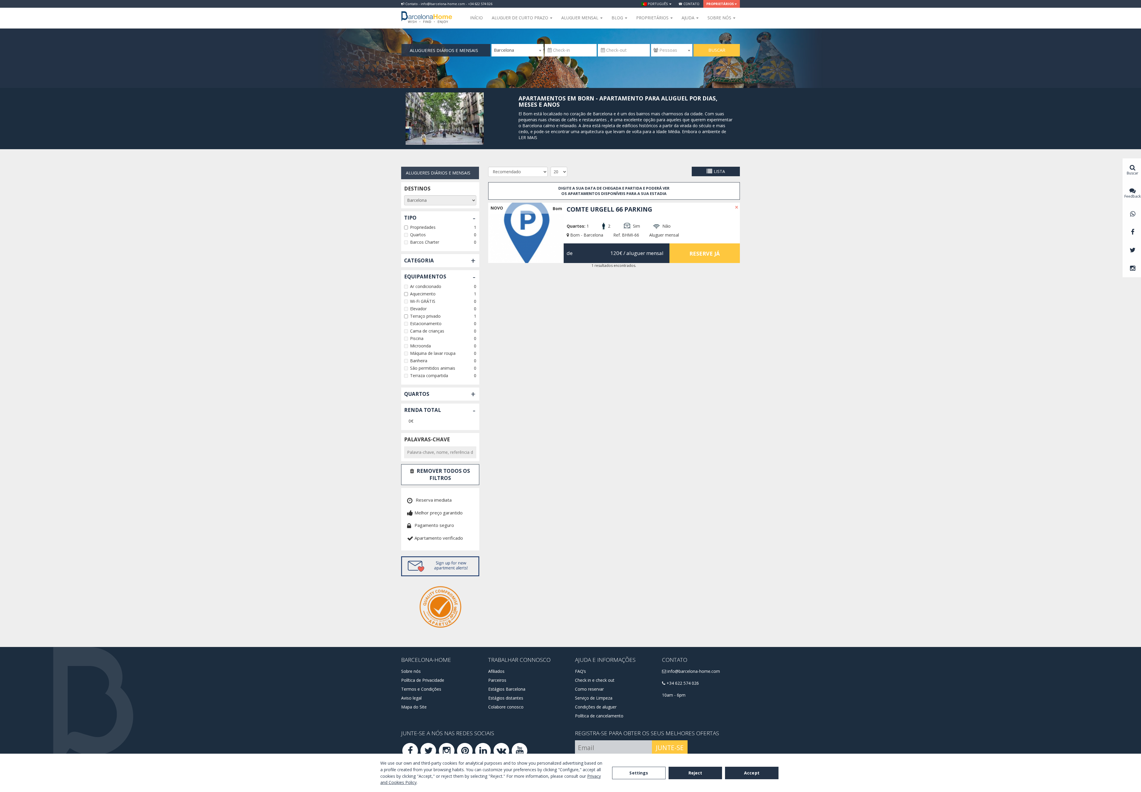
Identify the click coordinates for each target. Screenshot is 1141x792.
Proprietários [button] (720, 3)
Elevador (418, 308)
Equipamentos (425, 276)
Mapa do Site (414, 707)
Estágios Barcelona (506, 689)
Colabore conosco (506, 707)
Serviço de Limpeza (593, 698)
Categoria (419, 260)
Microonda (420, 346)
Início (476, 18)
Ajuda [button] (689, 18)
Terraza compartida (429, 375)
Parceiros (497, 680)
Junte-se (670, 748)
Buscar (716, 50)
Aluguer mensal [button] (580, 18)
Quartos (418, 234)
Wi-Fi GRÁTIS (422, 301)
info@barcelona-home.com (693, 671)
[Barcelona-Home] (427, 13)
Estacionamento (426, 323)
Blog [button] (618, 18)
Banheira (418, 360)
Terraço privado (425, 316)
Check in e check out (594, 680)
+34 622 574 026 (682, 683)
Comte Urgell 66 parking (609, 209)
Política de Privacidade (422, 680)
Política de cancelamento (599, 716)
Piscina (416, 338)
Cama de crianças (427, 331)
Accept (751, 773)
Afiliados (496, 671)
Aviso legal (411, 698)
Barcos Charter (424, 242)
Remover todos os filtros (443, 474)
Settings (638, 773)
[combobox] (517, 50)
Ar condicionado (425, 286)
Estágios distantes (505, 698)
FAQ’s (580, 671)
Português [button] (658, 3)
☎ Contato (688, 3)
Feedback (1132, 196)
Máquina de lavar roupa (433, 353)
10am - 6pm (673, 695)
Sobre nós (411, 671)
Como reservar (589, 689)
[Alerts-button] (440, 566)
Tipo (410, 217)
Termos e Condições (421, 689)
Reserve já (704, 253)
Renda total (422, 410)
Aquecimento (423, 294)
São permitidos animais (432, 368)
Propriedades (423, 227)
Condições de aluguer (596, 707)
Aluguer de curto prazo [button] (520, 18)
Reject (695, 773)
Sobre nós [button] (719, 18)
